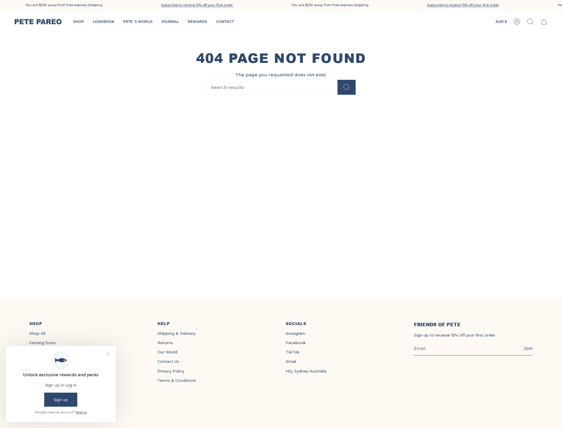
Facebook (296, 342)
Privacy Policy (170, 371)
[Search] (346, 87)
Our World (167, 352)
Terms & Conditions (176, 380)
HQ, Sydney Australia (306, 371)
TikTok (292, 352)
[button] (197, 5)
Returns (165, 342)
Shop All (37, 333)
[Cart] (544, 22)
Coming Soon (42, 342)
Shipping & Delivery (176, 333)
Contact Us (168, 361)
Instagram (295, 333)
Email (291, 361)
